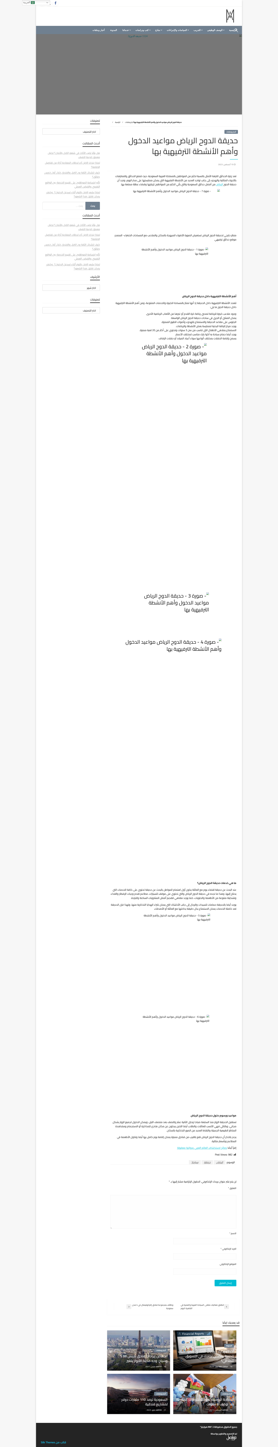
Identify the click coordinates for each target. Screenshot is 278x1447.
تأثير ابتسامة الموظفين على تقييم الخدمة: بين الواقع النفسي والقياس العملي (72, 184)
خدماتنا (125, 30)
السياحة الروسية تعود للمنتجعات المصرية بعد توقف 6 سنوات (205, 1402)
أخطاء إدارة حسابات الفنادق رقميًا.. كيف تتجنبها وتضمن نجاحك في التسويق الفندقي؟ (206, 1356)
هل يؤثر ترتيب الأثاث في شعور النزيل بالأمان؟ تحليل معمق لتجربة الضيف (74, 155)
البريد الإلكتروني (228, 1249)
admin (159, 1366)
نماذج (157, 30)
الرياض (219, 184)
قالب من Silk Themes (53, 1442)
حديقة (207, 1162)
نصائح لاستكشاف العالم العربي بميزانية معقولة (202, 1147)
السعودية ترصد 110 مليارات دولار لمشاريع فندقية (144, 1402)
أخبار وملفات (99, 30)
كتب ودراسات (142, 30)
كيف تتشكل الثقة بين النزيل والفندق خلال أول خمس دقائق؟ (72, 174)
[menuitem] (215, 30)
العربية (27, 2)
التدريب (197, 30)
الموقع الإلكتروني (228, 1264)
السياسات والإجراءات (177, 30)
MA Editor (223, 1366)
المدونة (113, 30)
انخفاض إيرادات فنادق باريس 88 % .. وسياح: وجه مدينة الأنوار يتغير (143, 1358)
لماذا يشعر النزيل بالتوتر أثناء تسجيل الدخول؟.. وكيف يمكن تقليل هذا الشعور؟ (73, 194)
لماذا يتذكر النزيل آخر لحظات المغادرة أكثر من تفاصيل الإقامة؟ (72, 164)
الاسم (232, 1233)
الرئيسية (117, 122)
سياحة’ (194, 1162)
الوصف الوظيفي (214, 30)
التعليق (232, 1188)
